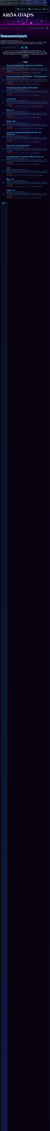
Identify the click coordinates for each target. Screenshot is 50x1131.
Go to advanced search (36, 28)
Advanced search (26, 47)
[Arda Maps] (17, 15)
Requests (36, 95)
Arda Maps (8, 28)
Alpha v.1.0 (10, 190)
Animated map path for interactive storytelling (24, 65)
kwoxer (10, 72)
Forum (16, 28)
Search (22, 47)
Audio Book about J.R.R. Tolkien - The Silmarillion (26, 76)
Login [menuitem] (46, 9)
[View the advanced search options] (47, 28)
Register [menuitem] (39, 9)
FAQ (31, 9)
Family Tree (36, 153)
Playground (37, 72)
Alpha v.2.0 (10, 121)
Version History (37, 106)
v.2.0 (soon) (11, 99)
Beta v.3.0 (10, 110)
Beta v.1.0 (10, 179)
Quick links (22, 9)
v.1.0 (8, 168)
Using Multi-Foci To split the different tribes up (24, 157)
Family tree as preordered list (18, 146)
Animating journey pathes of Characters (22, 88)
